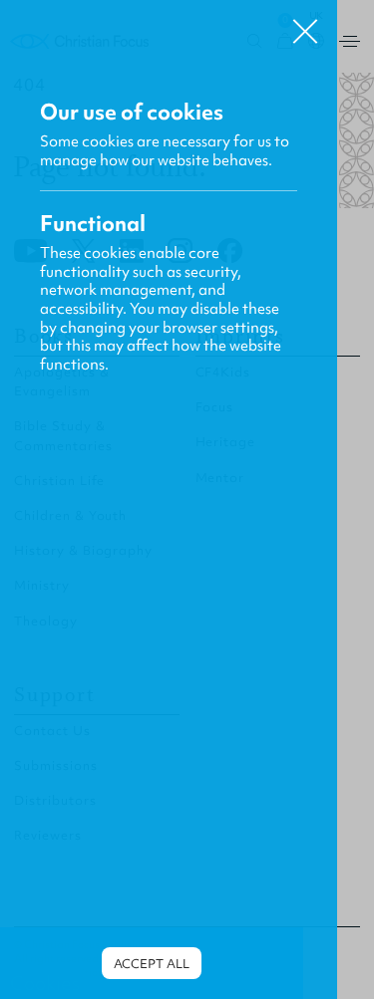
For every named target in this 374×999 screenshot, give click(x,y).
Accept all (151, 963)
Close (305, 24)
